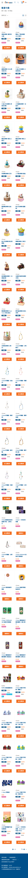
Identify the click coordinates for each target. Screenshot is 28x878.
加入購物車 (7, 47)
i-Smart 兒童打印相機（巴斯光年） (21, 793)
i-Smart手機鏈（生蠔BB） (7, 486)
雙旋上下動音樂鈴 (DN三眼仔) (20, 35)
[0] (22, 2)
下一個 (23, 849)
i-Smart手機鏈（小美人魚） (21, 486)
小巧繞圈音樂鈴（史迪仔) (21, 104)
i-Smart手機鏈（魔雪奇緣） (21, 416)
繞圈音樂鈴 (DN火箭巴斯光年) (7, 70)
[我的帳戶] (15, 2)
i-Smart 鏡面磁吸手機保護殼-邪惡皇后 (7, 655)
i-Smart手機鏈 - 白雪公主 (7, 555)
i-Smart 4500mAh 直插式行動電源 (21, 555)
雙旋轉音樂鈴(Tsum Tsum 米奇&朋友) (7, 312)
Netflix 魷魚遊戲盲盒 (7, 688)
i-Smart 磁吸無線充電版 (7, 588)
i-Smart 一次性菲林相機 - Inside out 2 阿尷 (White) (21, 828)
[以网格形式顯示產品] (23, 15)
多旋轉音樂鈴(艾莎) (7, 173)
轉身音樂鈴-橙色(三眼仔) (21, 139)
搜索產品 (18, 2)
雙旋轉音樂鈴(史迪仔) (6, 207)
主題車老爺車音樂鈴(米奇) (21, 277)
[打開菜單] (2, 2)
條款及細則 (4, 857)
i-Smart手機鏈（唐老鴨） (7, 451)
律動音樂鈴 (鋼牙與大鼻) (7, 35)
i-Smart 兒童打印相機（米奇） (7, 758)
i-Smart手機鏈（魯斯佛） (7, 416)
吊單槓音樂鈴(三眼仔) (6, 346)
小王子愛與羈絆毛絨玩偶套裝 (7, 828)
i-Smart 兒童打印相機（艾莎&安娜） (7, 723)
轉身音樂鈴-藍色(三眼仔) (7, 139)
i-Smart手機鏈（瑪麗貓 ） (21, 381)
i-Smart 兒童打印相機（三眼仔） (21, 758)
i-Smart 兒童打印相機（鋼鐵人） (21, 688)
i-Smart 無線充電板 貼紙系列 (21, 588)
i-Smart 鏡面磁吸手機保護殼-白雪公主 (21, 655)
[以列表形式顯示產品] (25, 15)
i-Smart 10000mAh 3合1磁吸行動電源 (7, 621)
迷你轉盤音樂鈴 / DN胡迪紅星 (7, 277)
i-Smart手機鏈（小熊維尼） (21, 346)
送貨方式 (14, 859)
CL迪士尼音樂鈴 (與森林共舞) (7, 104)
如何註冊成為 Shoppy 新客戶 (8, 861)
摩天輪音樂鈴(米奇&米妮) (21, 312)
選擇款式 (21, 533)
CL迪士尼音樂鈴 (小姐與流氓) (21, 70)
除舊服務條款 (12, 857)
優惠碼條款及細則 (6, 859)
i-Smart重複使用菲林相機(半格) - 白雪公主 (7, 521)
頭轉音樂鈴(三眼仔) (21, 241)
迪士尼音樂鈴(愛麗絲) (20, 207)
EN (25, 2)
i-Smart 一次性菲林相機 (21, 520)
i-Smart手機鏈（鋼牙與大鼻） (21, 451)
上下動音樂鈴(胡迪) (21, 173)
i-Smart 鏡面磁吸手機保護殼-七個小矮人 (21, 622)
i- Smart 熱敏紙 (6, 792)
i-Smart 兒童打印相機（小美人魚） (21, 723)
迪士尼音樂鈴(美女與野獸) (7, 242)
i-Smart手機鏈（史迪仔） (7, 381)
